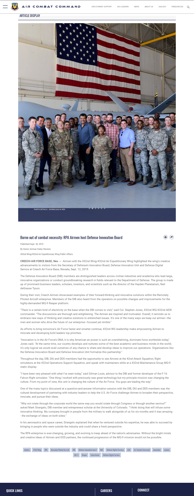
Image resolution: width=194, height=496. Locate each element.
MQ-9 (76, 454)
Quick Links (14, 490)
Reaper (84, 454)
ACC (128, 449)
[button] (4, 7)
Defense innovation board (88, 449)
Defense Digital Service (111, 454)
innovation (156, 449)
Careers (106, 490)
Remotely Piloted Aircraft (60, 449)
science (166, 449)
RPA (46, 449)
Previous (26, 122)
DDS (101, 449)
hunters (27, 449)
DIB (74, 449)
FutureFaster (95, 454)
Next (168, 122)
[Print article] (165, 237)
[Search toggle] (188, 7)
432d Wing (37, 449)
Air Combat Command (142, 449)
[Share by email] (172, 237)
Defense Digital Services (115, 449)
